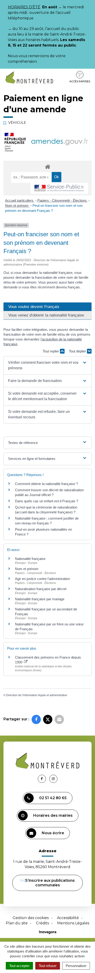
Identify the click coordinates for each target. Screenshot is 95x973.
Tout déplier (78, 351)
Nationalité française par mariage (39, 599)
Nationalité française (30, 559)
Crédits (42, 923)
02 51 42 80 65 (53, 798)
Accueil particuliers (19, 200)
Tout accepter (19, 966)
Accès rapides (79, 81)
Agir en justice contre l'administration (42, 579)
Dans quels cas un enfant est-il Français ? (46, 501)
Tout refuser (47, 966)
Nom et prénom (17, 205)
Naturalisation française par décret (40, 589)
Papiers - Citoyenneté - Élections (62, 200)
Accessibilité (68, 918)
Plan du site (17, 923)
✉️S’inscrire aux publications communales (48, 882)
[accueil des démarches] (47, 166)
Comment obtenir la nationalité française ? (46, 484)
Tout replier (51, 351)
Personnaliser (76, 966)
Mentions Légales (73, 923)
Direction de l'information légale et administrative (36, 695)
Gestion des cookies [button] (31, 918)
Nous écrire (53, 833)
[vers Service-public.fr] (59, 188)
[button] (47, 365)
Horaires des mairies (53, 815)
